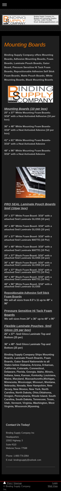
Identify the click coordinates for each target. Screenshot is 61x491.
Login (55, 483)
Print (9, 483)
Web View (53, 486)
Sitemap (18, 483)
